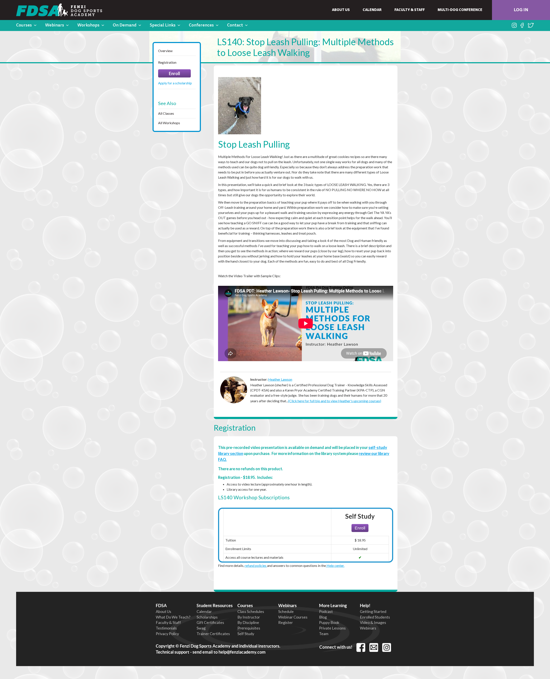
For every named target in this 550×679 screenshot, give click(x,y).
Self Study (245, 633)
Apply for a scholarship (175, 83)
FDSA (161, 605)
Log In (521, 10)
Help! (365, 605)
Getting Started (373, 611)
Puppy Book (329, 622)
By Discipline (248, 622)
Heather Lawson (280, 379)
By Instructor (248, 617)
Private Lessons (332, 628)
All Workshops (169, 123)
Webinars (54, 25)
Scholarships (207, 617)
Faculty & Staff (409, 10)
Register (285, 622)
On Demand (124, 25)
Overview (165, 51)
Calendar (372, 10)
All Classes (166, 113)
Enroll (174, 73)
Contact (235, 25)
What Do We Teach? (173, 617)
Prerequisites (248, 628)
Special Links (163, 25)
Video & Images (373, 622)
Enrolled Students (375, 617)
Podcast (326, 611)
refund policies (256, 565)
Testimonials (166, 628)
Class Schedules (250, 611)
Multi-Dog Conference (460, 10)
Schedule (286, 611)
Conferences (201, 25)
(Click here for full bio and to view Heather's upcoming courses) (334, 401)
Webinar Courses (292, 617)
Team (323, 633)
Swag (201, 628)
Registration (167, 62)
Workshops (88, 25)
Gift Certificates (210, 622)
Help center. (335, 565)
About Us (341, 10)
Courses (24, 25)
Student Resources (215, 605)
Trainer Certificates (213, 633)
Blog (323, 617)
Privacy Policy (167, 633)
